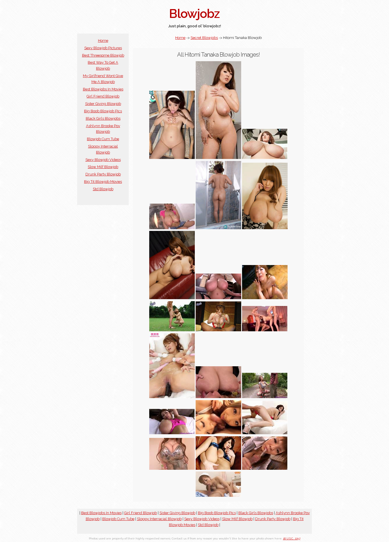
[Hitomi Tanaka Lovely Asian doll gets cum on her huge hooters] (265, 298)
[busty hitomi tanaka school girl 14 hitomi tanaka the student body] (172, 158)
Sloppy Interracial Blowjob (159, 519)
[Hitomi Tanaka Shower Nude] (218, 228)
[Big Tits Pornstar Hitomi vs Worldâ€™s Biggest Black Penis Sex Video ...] (218, 330)
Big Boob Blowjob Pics (103, 111)
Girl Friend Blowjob (103, 96)
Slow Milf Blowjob (103, 167)
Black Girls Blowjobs (103, 118)
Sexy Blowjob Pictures (103, 48)
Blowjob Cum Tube (103, 139)
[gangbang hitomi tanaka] (265, 330)
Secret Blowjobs (204, 38)
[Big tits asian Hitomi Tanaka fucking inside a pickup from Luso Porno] (172, 433)
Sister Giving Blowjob (103, 104)
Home (103, 40)
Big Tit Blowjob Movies (103, 181)
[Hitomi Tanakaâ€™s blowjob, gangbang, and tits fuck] (265, 468)
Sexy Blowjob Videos (103, 160)
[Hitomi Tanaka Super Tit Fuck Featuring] (218, 397)
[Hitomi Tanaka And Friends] (218, 433)
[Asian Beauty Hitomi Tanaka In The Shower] (218, 158)
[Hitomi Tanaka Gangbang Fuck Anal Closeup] (172, 397)
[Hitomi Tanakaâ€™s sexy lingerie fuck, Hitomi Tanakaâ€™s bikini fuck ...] (265, 433)
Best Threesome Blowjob (103, 55)
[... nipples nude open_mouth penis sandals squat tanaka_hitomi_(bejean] (172, 330)
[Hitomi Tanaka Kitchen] (265, 228)
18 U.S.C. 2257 (291, 538)
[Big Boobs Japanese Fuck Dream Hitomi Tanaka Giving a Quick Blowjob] (265, 397)
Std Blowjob (103, 189)
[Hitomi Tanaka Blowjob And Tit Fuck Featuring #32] (172, 468)
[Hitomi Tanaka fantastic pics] (172, 298)
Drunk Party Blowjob (103, 174)
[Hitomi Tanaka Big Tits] (265, 158)
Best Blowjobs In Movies (103, 89)
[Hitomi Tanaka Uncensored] (172, 228)
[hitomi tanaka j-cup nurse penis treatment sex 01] (218, 495)
